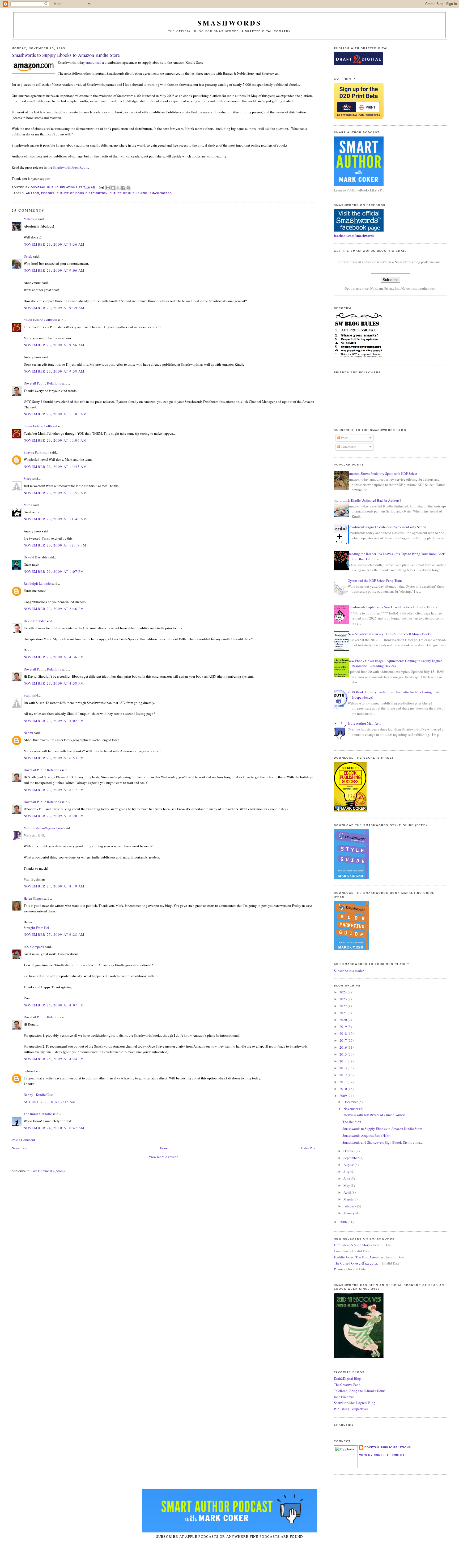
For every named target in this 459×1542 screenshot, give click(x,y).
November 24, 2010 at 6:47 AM (54, 1127)
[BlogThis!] (113, 187)
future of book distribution (82, 193)
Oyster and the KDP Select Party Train (375, 580)
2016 (343, 1047)
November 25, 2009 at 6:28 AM (54, 934)
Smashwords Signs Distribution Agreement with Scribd (387, 526)
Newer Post (20, 1148)
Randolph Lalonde (37, 583)
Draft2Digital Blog (347, 1378)
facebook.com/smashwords (354, 235)
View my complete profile (382, 1455)
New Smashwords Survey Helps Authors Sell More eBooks (389, 633)
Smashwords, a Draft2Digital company (252, 31)
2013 (343, 1068)
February (350, 1206)
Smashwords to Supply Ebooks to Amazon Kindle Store (382, 1128)
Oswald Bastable (36, 557)
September (351, 1157)
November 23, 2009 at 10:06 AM (55, 440)
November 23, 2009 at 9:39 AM (54, 307)
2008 (343, 1221)
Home (164, 1148)
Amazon (32, 193)
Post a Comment (23, 1139)
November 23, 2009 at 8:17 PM (54, 789)
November (351, 1108)
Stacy (28, 478)
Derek (28, 256)
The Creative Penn (347, 1384)
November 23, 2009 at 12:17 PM (55, 545)
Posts (344, 437)
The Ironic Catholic (38, 1113)
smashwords (161, 193)
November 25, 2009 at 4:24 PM (54, 1058)
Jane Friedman (344, 1396)
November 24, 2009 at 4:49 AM (54, 886)
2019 (343, 1026)
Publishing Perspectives (351, 1408)
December (351, 1101)
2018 (343, 1033)
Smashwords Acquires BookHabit (366, 1135)
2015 (343, 1054)
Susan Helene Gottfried (40, 319)
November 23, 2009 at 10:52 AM (55, 492)
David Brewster (35, 620)
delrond (29, 1071)
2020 (343, 1019)
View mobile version (163, 1156)
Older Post (308, 1148)
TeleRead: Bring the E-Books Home (359, 1390)
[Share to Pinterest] (128, 187)
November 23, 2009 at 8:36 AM (54, 244)
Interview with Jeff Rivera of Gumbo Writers (373, 1114)
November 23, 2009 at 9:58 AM (54, 371)
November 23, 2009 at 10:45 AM (55, 466)
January (349, 1213)
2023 (343, 999)
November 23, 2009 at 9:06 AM (54, 270)
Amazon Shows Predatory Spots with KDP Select (382, 473)
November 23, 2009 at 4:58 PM (54, 683)
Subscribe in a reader (349, 970)
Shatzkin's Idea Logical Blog (354, 1402)
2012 (343, 1075)
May (347, 1185)
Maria (28, 504)
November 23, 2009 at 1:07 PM (54, 571)
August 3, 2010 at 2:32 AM (50, 1101)
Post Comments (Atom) (48, 1170)
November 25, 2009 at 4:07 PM (54, 1005)
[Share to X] (118, 187)
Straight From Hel (36, 927)
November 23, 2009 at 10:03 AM (55, 414)
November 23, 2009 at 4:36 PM (54, 657)
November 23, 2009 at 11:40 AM (55, 518)
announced (93, 62)
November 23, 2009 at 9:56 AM (54, 345)
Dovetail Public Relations (42, 383)
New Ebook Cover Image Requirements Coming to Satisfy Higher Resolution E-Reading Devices (395, 663)
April (347, 1192)
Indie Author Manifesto (364, 723)
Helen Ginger (33, 898)
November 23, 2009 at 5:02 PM (54, 720)
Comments (348, 446)
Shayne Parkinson (36, 452)
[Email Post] (101, 187)
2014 (343, 1061)
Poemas (339, 1269)
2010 (343, 1088)
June (347, 1178)
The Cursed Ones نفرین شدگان (356, 1263)
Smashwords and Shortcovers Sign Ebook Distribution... (382, 1142)
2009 (343, 1095)
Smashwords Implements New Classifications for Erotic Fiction (392, 607)
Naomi (28, 732)
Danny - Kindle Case (38, 1094)
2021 (343, 1012)
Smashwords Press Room (70, 167)
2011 (343, 1081)
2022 (343, 1005)
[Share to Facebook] (123, 187)
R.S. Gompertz (34, 946)
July (346, 1171)
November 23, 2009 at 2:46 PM (54, 608)
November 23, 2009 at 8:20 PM (54, 815)
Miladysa (30, 218)
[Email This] (108, 187)
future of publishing (128, 193)
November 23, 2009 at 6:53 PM (54, 757)
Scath (28, 695)
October (349, 1150)
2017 (343, 1040)
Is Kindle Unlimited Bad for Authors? (374, 500)
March (348, 1199)
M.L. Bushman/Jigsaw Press (43, 828)
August (349, 1164)
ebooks (47, 193)
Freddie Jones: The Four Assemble (358, 1257)
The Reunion (351, 1121)
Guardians (341, 1251)
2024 (343, 992)
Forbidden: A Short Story (352, 1244)
